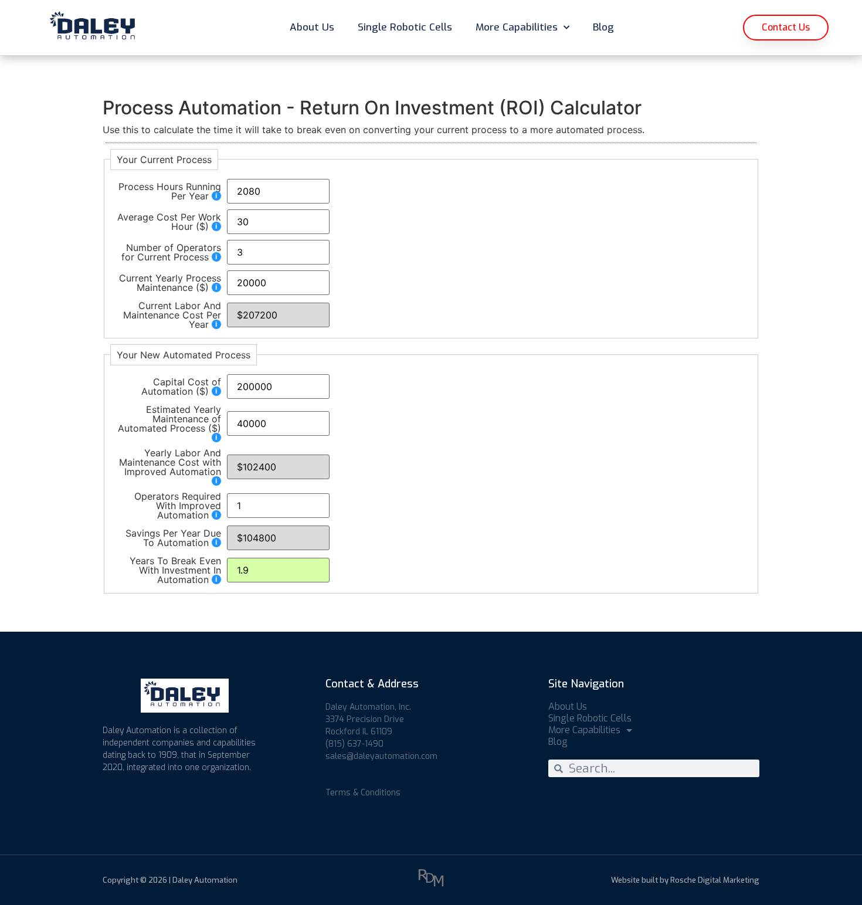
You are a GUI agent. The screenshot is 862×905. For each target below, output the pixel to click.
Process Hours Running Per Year (169, 191)
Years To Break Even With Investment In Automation (175, 570)
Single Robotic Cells (405, 27)
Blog (603, 27)
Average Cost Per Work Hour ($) (169, 221)
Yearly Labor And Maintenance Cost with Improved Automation (170, 462)
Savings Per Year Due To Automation (173, 537)
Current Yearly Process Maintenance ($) (170, 282)
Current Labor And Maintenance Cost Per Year (172, 315)
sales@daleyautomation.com (381, 756)
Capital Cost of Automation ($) (181, 386)
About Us (312, 27)
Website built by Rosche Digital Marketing (685, 880)
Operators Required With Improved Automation (177, 506)
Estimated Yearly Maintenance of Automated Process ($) (169, 419)
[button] (786, 27)
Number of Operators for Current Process (171, 252)
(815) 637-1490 (354, 744)
